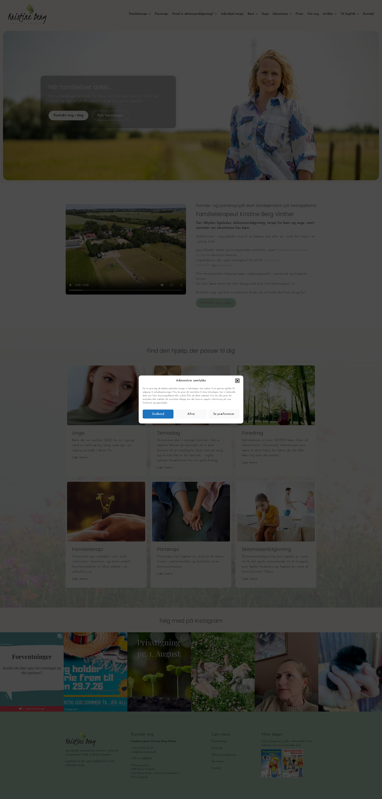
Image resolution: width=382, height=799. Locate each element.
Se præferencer (223, 413)
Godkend (158, 413)
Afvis (191, 413)
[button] (237, 381)
